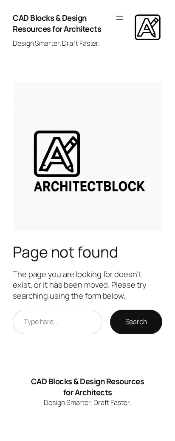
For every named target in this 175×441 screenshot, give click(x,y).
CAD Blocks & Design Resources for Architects (57, 23)
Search (136, 321)
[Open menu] (120, 18)
